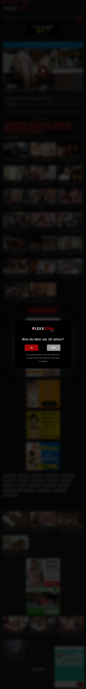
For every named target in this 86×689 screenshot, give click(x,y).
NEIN (54, 348)
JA (31, 348)
